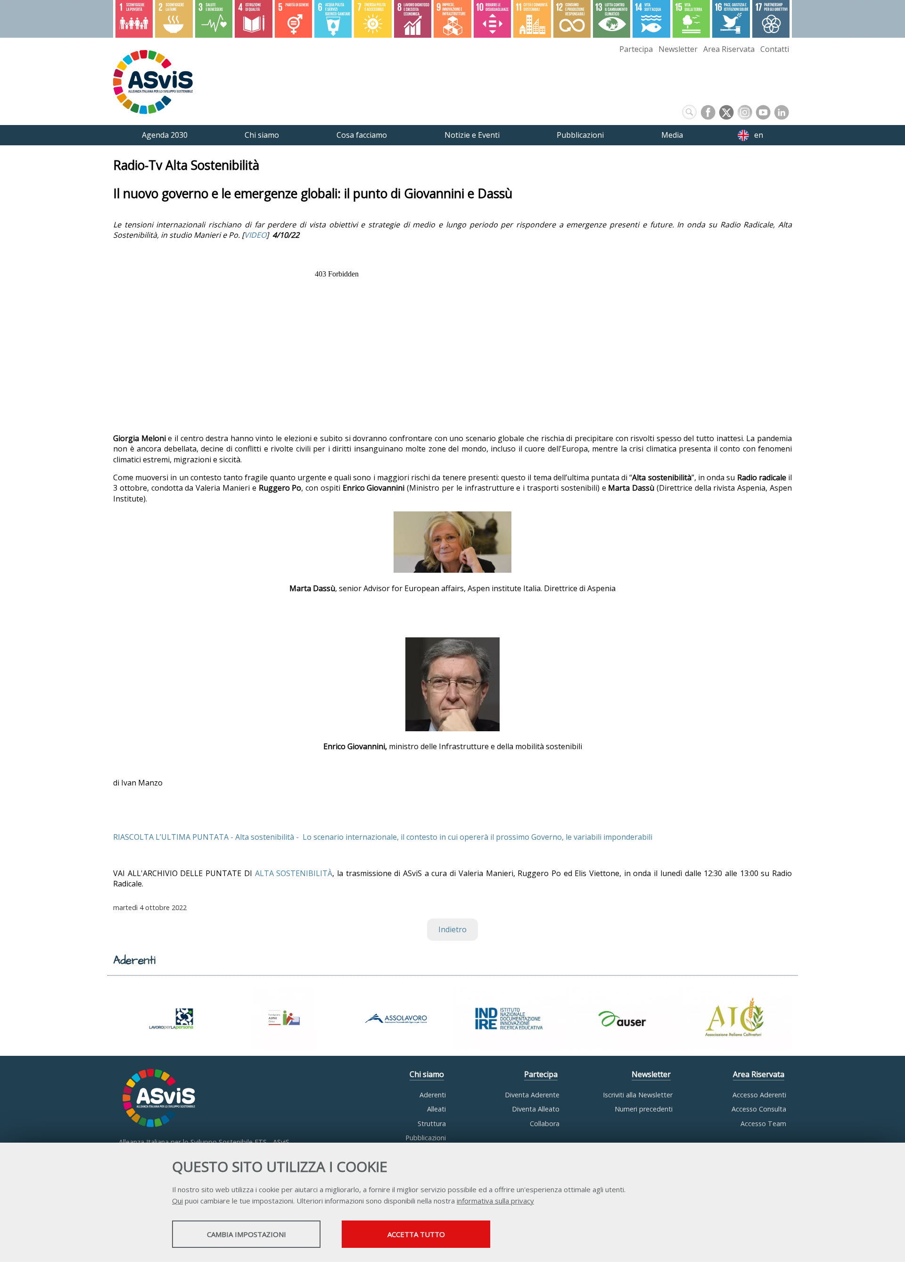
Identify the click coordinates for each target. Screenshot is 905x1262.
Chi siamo (427, 1074)
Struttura (432, 1123)
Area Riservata (729, 49)
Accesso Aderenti (759, 1094)
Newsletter (678, 49)
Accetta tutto (416, 1234)
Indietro (452, 929)
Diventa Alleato (535, 1108)
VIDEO (255, 235)
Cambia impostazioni (246, 1234)
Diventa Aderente (532, 1094)
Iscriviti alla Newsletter (638, 1094)
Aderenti (433, 1094)
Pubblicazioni (425, 1137)
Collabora (544, 1123)
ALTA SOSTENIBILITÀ (294, 873)
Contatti (774, 49)
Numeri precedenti (644, 1108)
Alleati (436, 1108)
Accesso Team (763, 1123)
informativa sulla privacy (495, 1200)
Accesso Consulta (759, 1108)
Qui (177, 1200)
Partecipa (636, 49)
